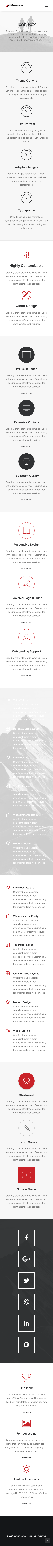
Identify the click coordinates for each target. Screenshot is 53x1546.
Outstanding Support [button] (26, 651)
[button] (26, 355)
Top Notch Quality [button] (26, 475)
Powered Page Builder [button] (26, 598)
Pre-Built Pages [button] (26, 369)
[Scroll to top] (47, 1540)
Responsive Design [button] (26, 544)
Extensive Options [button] (26, 422)
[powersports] (14, 5)
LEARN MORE (26, 393)
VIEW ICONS (26, 1412)
